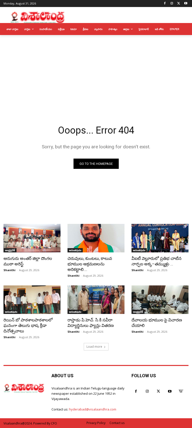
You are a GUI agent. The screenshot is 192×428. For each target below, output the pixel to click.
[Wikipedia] (180, 391)
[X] (179, 4)
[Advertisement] (96, 73)
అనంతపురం (75, 250)
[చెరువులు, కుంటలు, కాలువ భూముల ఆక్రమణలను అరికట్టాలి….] (96, 238)
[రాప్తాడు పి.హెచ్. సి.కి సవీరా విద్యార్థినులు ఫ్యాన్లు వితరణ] (96, 299)
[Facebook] (165, 4)
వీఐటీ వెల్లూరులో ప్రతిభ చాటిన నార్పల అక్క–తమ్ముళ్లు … (157, 261)
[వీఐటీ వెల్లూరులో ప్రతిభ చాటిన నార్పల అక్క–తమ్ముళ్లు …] (160, 238)
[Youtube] (185, 4)
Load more (94, 346)
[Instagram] (172, 4)
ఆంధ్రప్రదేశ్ (10, 250)
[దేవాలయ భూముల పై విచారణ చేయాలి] (160, 299)
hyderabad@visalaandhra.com (92, 409)
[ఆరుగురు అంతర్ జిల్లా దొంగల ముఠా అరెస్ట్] (32, 238)
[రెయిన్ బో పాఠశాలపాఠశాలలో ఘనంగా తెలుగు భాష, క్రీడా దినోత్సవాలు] (32, 299)
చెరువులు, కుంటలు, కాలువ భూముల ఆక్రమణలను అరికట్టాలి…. (90, 264)
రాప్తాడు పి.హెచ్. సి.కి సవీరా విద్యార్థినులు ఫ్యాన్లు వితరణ (91, 322)
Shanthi (10, 270)
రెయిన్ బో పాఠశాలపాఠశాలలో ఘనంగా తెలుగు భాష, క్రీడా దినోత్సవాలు (28, 325)
